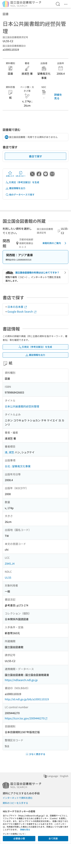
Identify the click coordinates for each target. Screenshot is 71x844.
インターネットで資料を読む (18, 797)
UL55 (8, 577)
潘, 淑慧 (9, 452)
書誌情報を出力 (17, 188)
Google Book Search (20, 311)
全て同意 (53, 838)
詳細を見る (58, 96)
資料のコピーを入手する (15, 803)
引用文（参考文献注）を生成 (24, 182)
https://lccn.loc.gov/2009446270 (24, 718)
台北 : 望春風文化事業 (18, 466)
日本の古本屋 (15, 307)
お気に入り (10, 176)
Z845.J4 (10, 563)
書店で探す (35, 156)
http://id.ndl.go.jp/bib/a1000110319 (27, 699)
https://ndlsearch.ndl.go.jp (21, 680)
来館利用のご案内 (51, 243)
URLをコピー (21, 176)
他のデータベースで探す (22, 194)
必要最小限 (19, 838)
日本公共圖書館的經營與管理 (22, 406)
